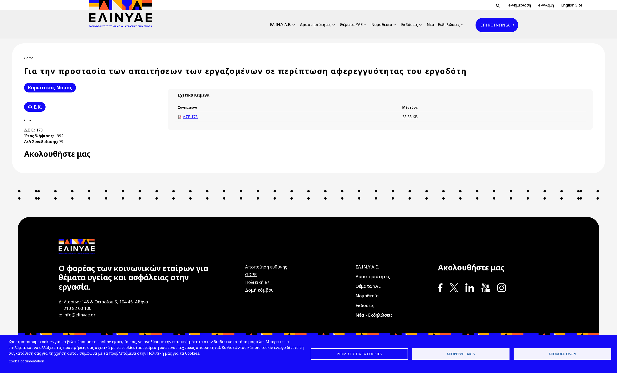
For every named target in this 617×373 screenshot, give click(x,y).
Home (28, 58)
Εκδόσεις (409, 24)
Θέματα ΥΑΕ (351, 24)
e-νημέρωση (519, 5)
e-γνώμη (546, 5)
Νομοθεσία (381, 24)
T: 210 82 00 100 (75, 308)
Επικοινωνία (495, 25)
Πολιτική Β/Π (258, 282)
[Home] (122, 13)
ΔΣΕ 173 (190, 116)
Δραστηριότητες (315, 24)
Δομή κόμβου (259, 290)
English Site (572, 5)
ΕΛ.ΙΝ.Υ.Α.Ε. (280, 24)
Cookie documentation (26, 361)
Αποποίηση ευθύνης (266, 267)
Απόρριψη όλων (461, 354)
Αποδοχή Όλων (562, 354)
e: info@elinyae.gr (77, 315)
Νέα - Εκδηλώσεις (443, 24)
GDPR (251, 274)
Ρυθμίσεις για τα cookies (359, 354)
